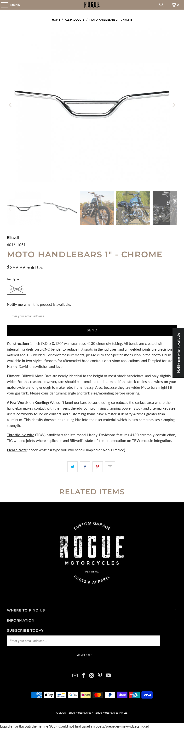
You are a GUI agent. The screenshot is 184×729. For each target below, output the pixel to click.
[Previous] (10, 105)
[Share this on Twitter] (72, 466)
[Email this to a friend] (110, 466)
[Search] (161, 5)
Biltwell (13, 237)
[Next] (173, 105)
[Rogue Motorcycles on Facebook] (83, 676)
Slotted (16, 289)
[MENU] (2, 5)
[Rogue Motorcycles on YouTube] (108, 676)
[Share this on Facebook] (85, 466)
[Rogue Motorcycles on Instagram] (91, 676)
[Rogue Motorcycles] (92, 5)
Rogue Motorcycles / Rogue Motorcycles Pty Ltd (96, 712)
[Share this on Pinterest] (97, 466)
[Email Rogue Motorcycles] (75, 676)
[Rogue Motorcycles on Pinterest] (100, 676)
